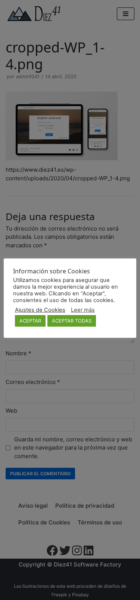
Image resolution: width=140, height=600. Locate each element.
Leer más (83, 310)
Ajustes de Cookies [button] (40, 310)
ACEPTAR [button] (30, 321)
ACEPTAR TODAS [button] (71, 321)
